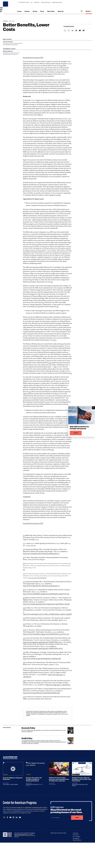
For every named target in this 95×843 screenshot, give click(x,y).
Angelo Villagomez (14, 784)
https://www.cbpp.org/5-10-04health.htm (57, 685)
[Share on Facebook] (68, 30)
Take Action (51, 11)
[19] (33, 483)
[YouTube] (10, 817)
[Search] (82, 12)
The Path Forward (24, 2)
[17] (32, 464)
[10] (55, 340)
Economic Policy (28, 728)
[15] (30, 392)
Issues (19, 11)
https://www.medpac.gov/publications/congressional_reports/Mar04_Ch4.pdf (46, 604)
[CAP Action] (8, 834)
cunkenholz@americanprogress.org (10, 44)
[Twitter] (4, 817)
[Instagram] (13, 817)
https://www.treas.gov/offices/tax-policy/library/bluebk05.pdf (41, 693)
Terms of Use (75, 833)
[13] (50, 363)
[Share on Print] (83, 30)
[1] (61, 211)
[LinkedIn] (16, 817)
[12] (35, 354)
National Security (45, 2)
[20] (44, 487)
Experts (27, 11)
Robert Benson (29, 784)
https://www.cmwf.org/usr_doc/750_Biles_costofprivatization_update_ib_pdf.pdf (47, 614)
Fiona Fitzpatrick (6, 784)
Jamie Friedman (75, 784)
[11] (56, 352)
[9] (30, 338)
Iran (32, 2)
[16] (53, 450)
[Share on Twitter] (65, 30)
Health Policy (27, 738)
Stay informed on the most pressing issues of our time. (66, 810)
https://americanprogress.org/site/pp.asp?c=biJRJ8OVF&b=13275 (42, 642)
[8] (57, 307)
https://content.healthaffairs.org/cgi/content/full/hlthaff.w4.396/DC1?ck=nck (46, 594)
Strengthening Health (69, 26)
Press (42, 11)
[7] (43, 302)
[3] (37, 245)
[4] (52, 282)
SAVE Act (36, 2)
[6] (27, 298)
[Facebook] (7, 817)
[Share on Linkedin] (72, 30)
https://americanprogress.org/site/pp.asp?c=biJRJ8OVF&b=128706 (43, 648)
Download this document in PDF (33, 58)
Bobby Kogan (82, 784)
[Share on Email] (79, 30)
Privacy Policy (76, 834)
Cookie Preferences (77, 840)
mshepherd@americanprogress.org (10, 54)
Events (35, 11)
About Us (61, 11)
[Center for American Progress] (5, 7)
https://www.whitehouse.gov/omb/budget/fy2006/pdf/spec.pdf (42, 659)
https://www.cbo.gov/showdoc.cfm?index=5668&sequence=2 (41, 554)
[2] (63, 222)
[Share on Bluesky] (76, 30)
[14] (70, 373)
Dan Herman (35, 784)
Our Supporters (76, 838)
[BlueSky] (20, 817)
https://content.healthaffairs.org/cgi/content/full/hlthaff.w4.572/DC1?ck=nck (46, 634)
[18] (51, 478)
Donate (88, 11)
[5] (39, 292)
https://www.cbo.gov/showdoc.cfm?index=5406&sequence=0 (41, 586)
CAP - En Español (76, 836)
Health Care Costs (57, 2)
